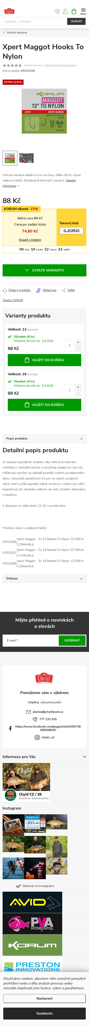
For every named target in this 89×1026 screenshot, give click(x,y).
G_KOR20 (71, 230)
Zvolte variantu (48, 270)
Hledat (76, 21)
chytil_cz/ (47, 737)
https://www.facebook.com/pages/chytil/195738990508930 (48, 728)
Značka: (13, 300)
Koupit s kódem (30, 240)
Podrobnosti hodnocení (60, 65)
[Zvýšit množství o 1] (78, 342)
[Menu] (83, 11)
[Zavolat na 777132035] (57, 11)
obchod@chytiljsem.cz (48, 712)
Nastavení (44, 998)
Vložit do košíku (48, 360)
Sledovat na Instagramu (38, 886)
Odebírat (72, 640)
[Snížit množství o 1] (78, 348)
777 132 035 (48, 719)
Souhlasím (44, 1013)
